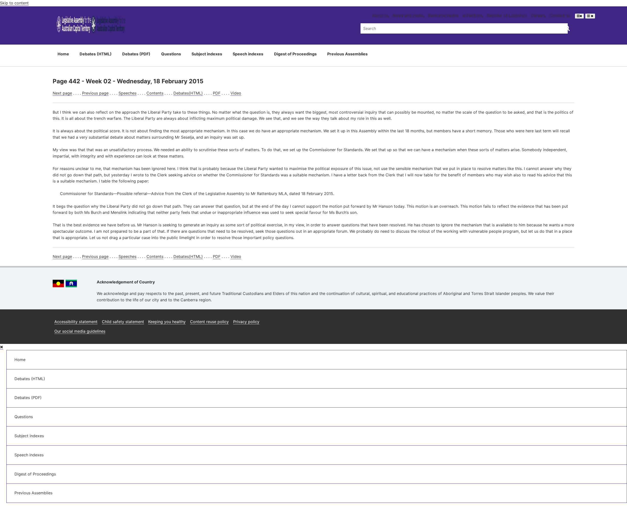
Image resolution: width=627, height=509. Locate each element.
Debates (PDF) (136, 53)
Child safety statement (123, 321)
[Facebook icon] (545, 320)
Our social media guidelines (79, 331)
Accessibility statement (75, 321)
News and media (408, 15)
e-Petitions (473, 15)
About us (380, 15)
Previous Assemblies (347, 53)
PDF (216, 93)
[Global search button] (567, 28)
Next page (62, 93)
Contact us (560, 15)
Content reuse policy (209, 321)
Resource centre (443, 15)
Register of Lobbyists (507, 15)
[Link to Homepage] (91, 25)
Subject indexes (207, 53)
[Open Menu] (579, 16)
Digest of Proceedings (295, 53)
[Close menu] (1, 347)
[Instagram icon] (533, 320)
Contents (154, 93)
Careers (538, 15)
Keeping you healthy (167, 321)
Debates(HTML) (188, 93)
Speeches (127, 93)
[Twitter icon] (557, 320)
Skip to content (14, 2)
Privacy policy (246, 321)
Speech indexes (248, 53)
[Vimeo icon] (569, 320)
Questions (171, 53)
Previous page (95, 93)
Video (235, 93)
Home (63, 53)
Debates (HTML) (96, 53)
